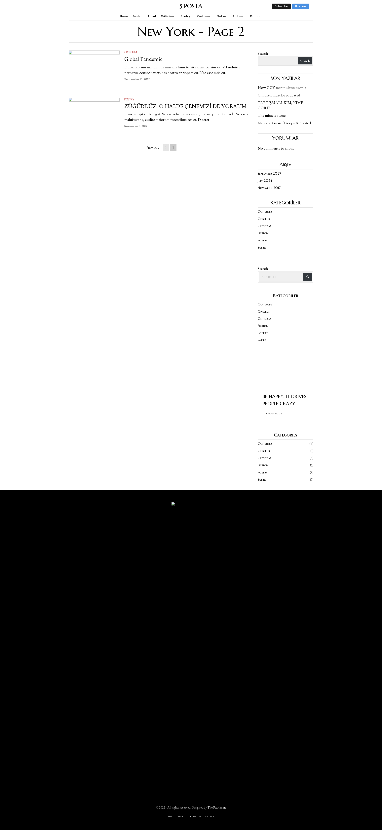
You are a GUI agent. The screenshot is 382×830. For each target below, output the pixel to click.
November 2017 (269, 188)
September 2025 (269, 173)
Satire (262, 247)
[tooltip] (71, 6)
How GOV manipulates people (282, 87)
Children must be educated (279, 95)
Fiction (263, 233)
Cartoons (265, 212)
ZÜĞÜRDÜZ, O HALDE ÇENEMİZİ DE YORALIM (185, 106)
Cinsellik (264, 219)
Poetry (129, 99)
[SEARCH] (307, 277)
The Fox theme (217, 807)
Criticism (130, 52)
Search (263, 53)
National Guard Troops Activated (284, 122)
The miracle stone (272, 115)
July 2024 (265, 181)
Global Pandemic (143, 59)
